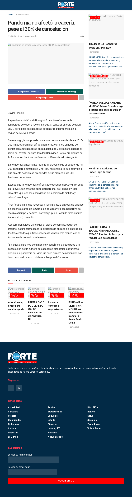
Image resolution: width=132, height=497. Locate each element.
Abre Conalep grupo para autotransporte (16, 306)
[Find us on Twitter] (19, 388)
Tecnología (93, 424)
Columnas (13, 424)
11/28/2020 (13, 36)
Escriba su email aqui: (19, 467)
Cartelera (13, 411)
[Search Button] (122, 5)
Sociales (92, 420)
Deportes (13, 432)
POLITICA (92, 407)
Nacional (52, 432)
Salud (90, 416)
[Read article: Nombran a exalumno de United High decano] (106, 151)
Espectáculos (99, 76)
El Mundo (13, 437)
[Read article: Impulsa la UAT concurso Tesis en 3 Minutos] (106, 27)
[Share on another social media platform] (81, 97)
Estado (95, 17)
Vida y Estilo (94, 428)
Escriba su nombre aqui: (20, 454)
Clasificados (15, 420)
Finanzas (52, 424)
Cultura (12, 428)
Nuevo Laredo (22, 15)
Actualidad (14, 407)
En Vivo (52, 407)
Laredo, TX (97, 142)
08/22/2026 (14, 313)
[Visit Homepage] (66, 5)
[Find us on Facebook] (11, 388)
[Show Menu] (9, 5)
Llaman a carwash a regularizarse (55, 306)
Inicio (10, 15)
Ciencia (12, 416)
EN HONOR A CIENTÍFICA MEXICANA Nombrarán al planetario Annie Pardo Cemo (75, 312)
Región (91, 411)
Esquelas (53, 416)
